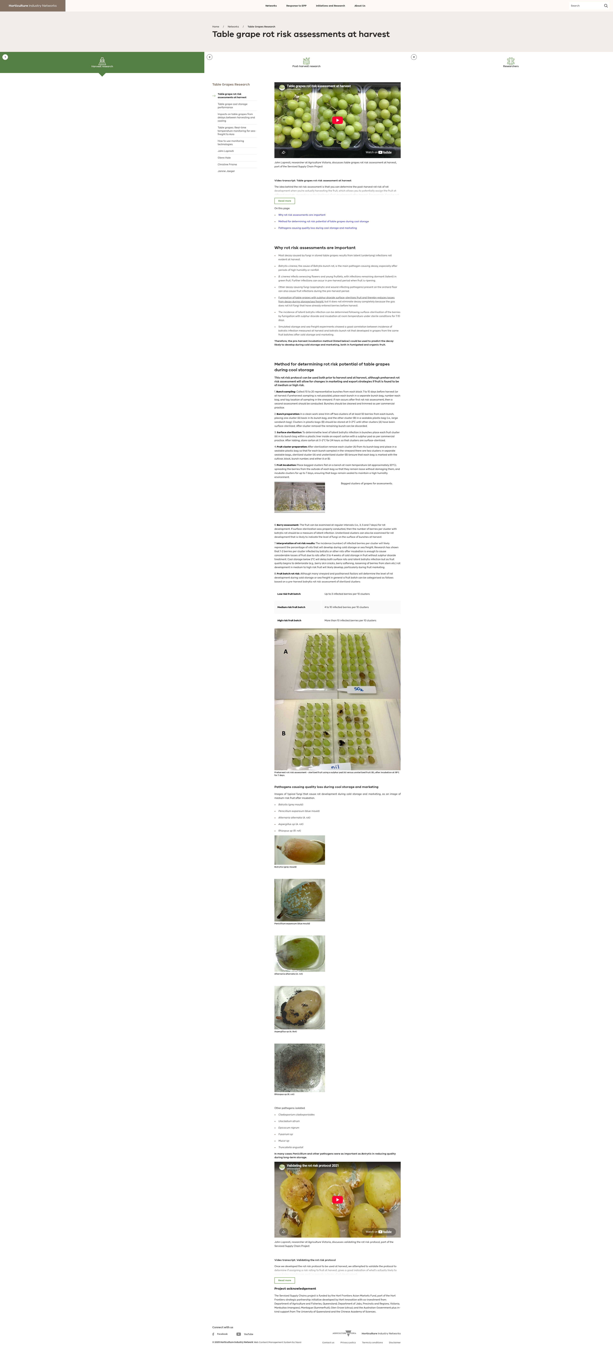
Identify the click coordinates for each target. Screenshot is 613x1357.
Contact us (328, 1342)
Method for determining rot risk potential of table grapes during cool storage (323, 221)
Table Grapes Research (261, 26)
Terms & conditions (372, 1342)
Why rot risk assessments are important (301, 215)
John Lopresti (226, 151)
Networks (271, 5)
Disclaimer (395, 1342)
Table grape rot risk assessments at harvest (232, 95)
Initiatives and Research (330, 5)
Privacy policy (348, 1342)
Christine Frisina (227, 164)
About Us (360, 5)
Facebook (222, 1334)
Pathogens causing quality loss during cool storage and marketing (317, 228)
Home (215, 26)
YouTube (248, 1334)
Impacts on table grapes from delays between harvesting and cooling (236, 117)
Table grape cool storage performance (232, 106)
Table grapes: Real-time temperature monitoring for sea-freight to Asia (237, 131)
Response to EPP (296, 5)
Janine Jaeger (226, 171)
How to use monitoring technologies (231, 142)
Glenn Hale (224, 157)
